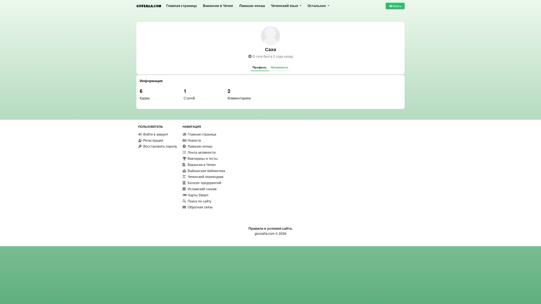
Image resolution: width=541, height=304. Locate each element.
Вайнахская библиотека (206, 170)
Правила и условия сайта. (270, 228)
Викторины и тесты (202, 158)
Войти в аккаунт (155, 134)
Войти (396, 6)
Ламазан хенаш (252, 6)
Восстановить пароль (159, 146)
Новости (194, 140)
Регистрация (152, 140)
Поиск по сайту (199, 201)
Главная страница (181, 6)
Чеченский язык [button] (285, 6)
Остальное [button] (317, 6)
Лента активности (201, 152)
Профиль (260, 67)
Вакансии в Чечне (218, 6)
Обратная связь (200, 207)
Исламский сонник (202, 188)
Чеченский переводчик (205, 176)
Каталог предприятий (204, 182)
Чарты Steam (197, 195)
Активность (279, 67)
